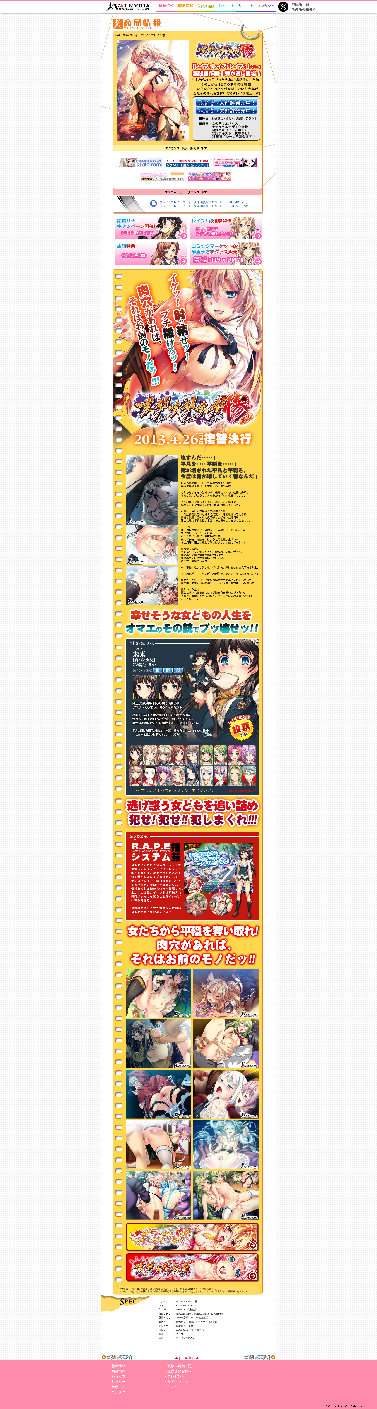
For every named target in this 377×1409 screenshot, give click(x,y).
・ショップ (116, 1376)
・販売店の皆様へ (178, 1371)
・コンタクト (118, 1392)
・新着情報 (116, 1366)
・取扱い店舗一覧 (178, 1366)
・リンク (171, 1387)
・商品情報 (116, 1371)
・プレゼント (174, 1376)
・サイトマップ (176, 1382)
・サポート (116, 1387)
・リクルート (118, 1382)
